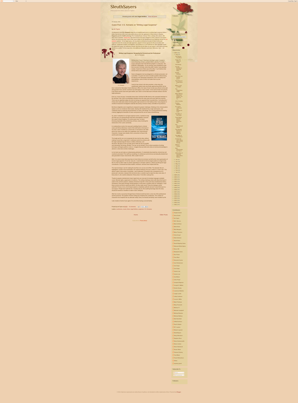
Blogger (179, 392)
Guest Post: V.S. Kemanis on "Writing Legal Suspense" (134, 25)
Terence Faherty (178, 352)
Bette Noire (177, 226)
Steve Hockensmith (179, 341)
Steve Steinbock (178, 346)
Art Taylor (176, 218)
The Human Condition (178, 57)
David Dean (177, 240)
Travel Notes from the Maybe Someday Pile (178, 120)
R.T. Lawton (177, 327)
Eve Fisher (177, 254)
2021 (175, 183)
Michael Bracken (178, 313)
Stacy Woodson (178, 335)
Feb (177, 170)
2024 (175, 177)
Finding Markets (178, 104)
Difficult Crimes (177, 145)
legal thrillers (134, 209)
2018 (175, 189)
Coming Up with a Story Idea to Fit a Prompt (179, 140)
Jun (177, 161)
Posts (176, 372)
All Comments (178, 375)
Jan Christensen (178, 263)
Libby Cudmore (178, 296)
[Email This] (141, 207)
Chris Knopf (177, 235)
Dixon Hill (176, 249)
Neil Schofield (178, 318)
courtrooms (119, 209)
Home (136, 215)
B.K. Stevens (177, 221)
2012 (175, 202)
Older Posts (164, 215)
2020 (175, 185)
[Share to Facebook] (146, 207)
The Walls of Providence (178, 136)
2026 (175, 52)
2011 (175, 204)
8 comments (132, 206)
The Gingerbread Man (178, 90)
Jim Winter (177, 277)
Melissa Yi (176, 307)
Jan (177, 172)
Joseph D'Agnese (178, 282)
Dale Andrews (177, 237)
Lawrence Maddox (179, 290)
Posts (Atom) (143, 220)
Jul (177, 159)
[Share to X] (144, 207)
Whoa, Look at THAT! (178, 86)
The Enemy (178, 64)
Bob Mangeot (177, 229)
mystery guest (178, 363)
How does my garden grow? (178, 77)
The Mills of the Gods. (178, 114)
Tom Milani (177, 355)
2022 (175, 181)
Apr (177, 166)
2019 (175, 187)
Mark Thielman (178, 302)
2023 (175, 179)
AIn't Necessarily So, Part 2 (179, 149)
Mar (177, 168)
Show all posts (152, 16)
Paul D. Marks (177, 324)
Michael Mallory (178, 316)
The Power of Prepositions (179, 82)
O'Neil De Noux (178, 321)
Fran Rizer (176, 257)
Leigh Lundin (177, 293)
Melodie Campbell (179, 310)
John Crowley (179, 101)
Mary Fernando (178, 304)
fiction (128, 209)
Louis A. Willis (178, 299)
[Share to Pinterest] (147, 207)
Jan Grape (177, 265)
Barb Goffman (178, 223)
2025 (175, 175)
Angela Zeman (178, 212)
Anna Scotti (177, 215)
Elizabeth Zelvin (178, 251)
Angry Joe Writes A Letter (178, 61)
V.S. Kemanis (148, 209)
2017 (175, 192)
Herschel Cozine (178, 260)
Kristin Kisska (178, 288)
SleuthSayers (123, 6)
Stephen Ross (178, 338)
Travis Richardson (179, 357)
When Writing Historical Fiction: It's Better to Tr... (178, 96)
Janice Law (177, 271)
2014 (175, 198)
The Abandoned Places (179, 126)
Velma (175, 360)
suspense (141, 209)
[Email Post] (138, 206)
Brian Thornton (178, 232)
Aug (177, 54)
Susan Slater (177, 349)
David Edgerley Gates (180, 243)
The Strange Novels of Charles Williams (178, 131)
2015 (175, 196)
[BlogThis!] (143, 207)
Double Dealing (178, 73)
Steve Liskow (177, 344)
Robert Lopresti (178, 330)
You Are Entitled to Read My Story (178, 68)
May (177, 163)
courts (124, 209)
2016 (175, 194)
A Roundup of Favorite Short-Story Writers (179, 154)
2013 (175, 200)
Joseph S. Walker (178, 285)
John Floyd (177, 279)
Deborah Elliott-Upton (180, 246)
